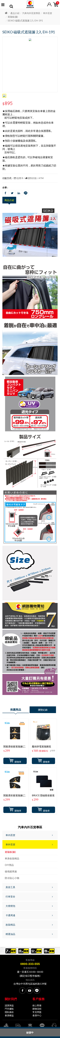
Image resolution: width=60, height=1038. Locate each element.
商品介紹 (9, 200)
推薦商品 (15, 709)
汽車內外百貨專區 (31, 13)
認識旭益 (9, 1005)
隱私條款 (9, 1012)
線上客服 (36, 1005)
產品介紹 (14, 13)
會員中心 (36, 1015)
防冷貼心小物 (12, 877)
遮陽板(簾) (13, 16)
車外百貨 (47, 13)
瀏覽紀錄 (43, 709)
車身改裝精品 (12, 858)
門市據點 (9, 1008)
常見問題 (36, 1012)
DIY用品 (9, 864)
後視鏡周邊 (11, 871)
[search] (11, 7)
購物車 (18, 761)
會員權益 (9, 1015)
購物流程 (36, 1008)
